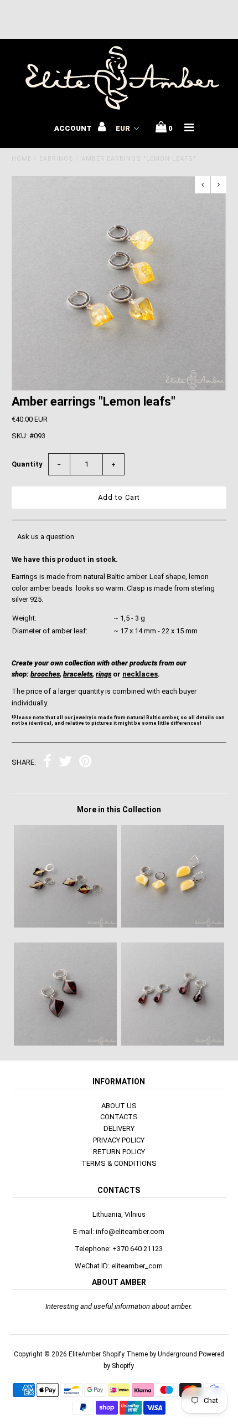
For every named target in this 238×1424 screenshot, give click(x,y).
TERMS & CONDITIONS (119, 1163)
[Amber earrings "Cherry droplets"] (172, 1043)
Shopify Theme (125, 1354)
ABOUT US (119, 1106)
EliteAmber (85, 1354)
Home (22, 158)
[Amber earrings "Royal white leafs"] (172, 925)
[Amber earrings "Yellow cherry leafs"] (65, 925)
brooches (45, 674)
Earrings (56, 158)
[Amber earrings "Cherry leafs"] (65, 1043)
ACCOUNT (74, 128)
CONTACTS (119, 1117)
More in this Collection (119, 809)
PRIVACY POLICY (118, 1140)
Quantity (27, 464)
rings (103, 674)
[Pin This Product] (85, 762)
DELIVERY (119, 1128)
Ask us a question (45, 536)
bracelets (77, 674)
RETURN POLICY (119, 1152)
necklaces (140, 674)
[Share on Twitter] (65, 762)
